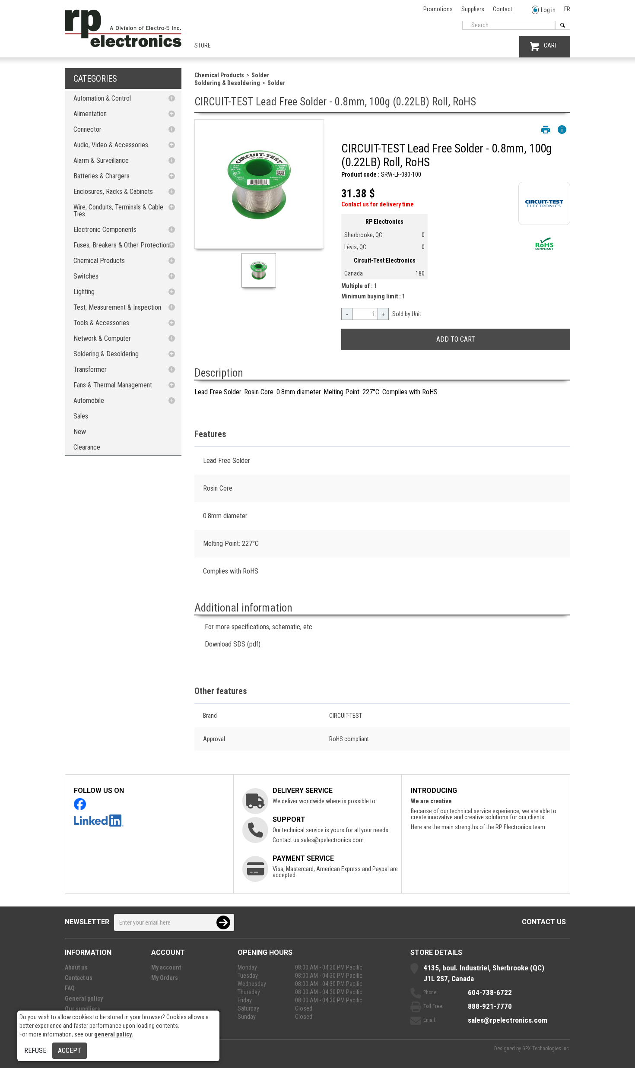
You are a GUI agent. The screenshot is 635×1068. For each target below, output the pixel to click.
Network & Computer (102, 338)
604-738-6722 (490, 992)
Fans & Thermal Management (112, 385)
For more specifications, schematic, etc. (259, 627)
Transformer (90, 369)
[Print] (545, 129)
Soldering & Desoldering (106, 354)
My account (166, 967)
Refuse (35, 1050)
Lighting (84, 292)
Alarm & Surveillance (101, 160)
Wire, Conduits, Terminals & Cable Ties (118, 210)
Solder (260, 75)
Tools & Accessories (101, 323)
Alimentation (90, 114)
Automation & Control (102, 98)
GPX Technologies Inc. (546, 1049)
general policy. (113, 1034)
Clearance (86, 447)
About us (76, 967)
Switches (85, 276)
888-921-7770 (490, 1006)
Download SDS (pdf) (232, 644)
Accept (69, 1050)
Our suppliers (82, 1008)
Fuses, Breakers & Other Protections (122, 245)
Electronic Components (105, 229)
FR (567, 9)
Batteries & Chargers (101, 176)
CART (550, 45)
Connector (87, 129)
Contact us (544, 922)
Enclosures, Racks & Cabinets (113, 191)
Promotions (438, 9)
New (79, 432)
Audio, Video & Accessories (110, 145)
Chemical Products (99, 261)
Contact (502, 9)
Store (202, 45)
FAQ (70, 988)
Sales (80, 416)
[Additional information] (562, 129)
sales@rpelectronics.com (332, 840)
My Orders (164, 977)
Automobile (88, 400)
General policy (84, 998)
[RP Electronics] (123, 44)
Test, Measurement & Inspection (117, 307)
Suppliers (472, 9)
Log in (548, 9)
